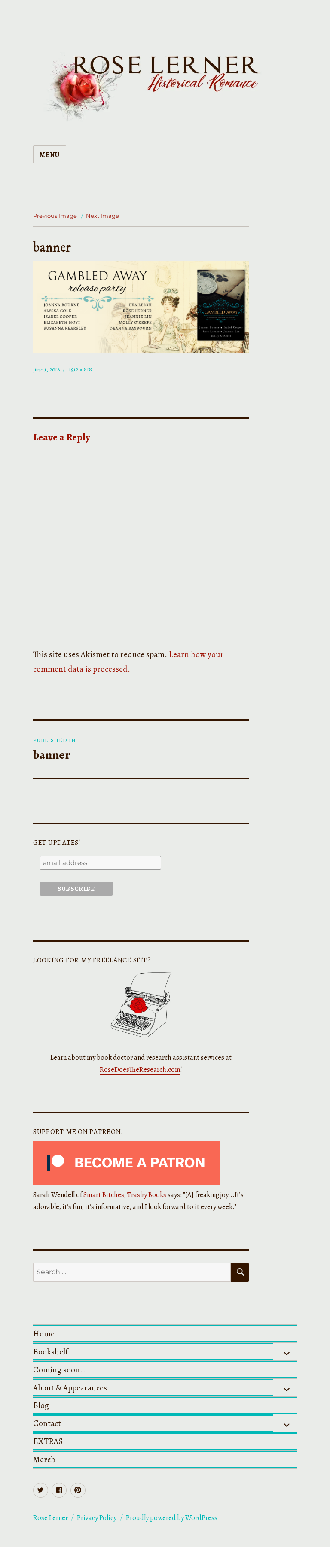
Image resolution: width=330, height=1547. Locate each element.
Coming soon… (59, 1369)
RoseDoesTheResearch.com (140, 1069)
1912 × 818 (80, 369)
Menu (50, 155)
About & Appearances (70, 1387)
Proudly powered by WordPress (171, 1518)
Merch (44, 1459)
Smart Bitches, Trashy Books (124, 1195)
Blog (41, 1405)
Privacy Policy (96, 1518)
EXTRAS (48, 1441)
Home (44, 1333)
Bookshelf (50, 1351)
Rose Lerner (50, 1518)
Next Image (102, 215)
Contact (47, 1423)
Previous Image (55, 215)
